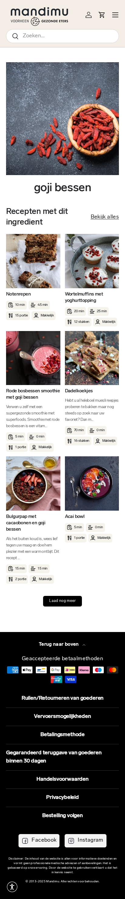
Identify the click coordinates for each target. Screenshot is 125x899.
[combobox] (62, 36)
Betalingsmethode (62, 735)
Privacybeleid (62, 797)
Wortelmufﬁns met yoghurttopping (84, 297)
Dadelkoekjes (79, 391)
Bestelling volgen (62, 816)
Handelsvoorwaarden (62, 779)
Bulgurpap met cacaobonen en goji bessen (25, 523)
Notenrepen (18, 294)
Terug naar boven (59, 644)
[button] (12, 887)
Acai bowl (75, 516)
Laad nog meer (62, 601)
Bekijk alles (105, 217)
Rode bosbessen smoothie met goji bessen (33, 394)
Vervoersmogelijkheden (62, 716)
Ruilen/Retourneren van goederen (62, 698)
